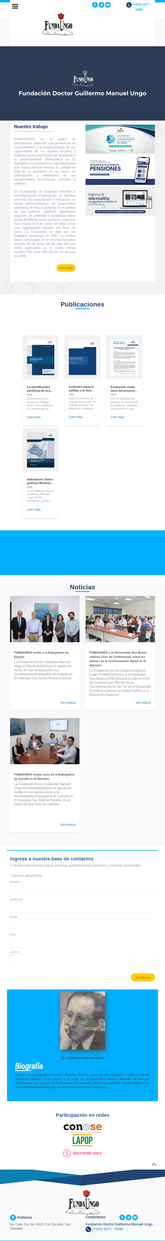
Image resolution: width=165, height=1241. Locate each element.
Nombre (15, 881)
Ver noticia (67, 702)
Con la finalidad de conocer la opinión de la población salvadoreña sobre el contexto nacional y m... (124, 403)
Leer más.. (34, 417)
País (13, 934)
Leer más (66, 268)
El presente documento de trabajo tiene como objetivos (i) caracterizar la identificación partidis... (40, 403)
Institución (16, 899)
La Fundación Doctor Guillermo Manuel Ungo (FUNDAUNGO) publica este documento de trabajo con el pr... (40, 496)
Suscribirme (143, 977)
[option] (82, 83)
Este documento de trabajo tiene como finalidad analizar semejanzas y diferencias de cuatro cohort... (82, 403)
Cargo (14, 916)
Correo (14, 951)
